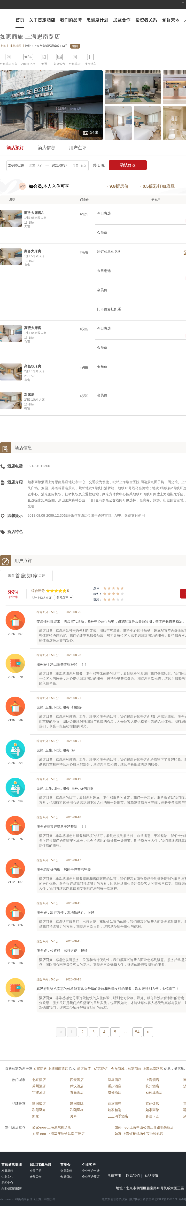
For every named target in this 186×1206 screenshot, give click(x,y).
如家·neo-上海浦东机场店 (51, 1127)
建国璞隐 (77, 1103)
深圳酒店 (114, 1080)
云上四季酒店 (118, 1116)
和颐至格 (77, 1110)
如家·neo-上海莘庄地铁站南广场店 (58, 1134)
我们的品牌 (71, 20)
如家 (35, 1116)
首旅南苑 (114, 1103)
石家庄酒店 (154, 1092)
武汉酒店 (77, 1086)
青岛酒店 (77, 1092)
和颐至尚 (39, 1110)
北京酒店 (39, 1080)
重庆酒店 (114, 1086)
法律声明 (114, 1176)
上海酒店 (152, 1080)
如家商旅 (152, 1110)
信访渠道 (151, 1176)
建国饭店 (39, 1103)
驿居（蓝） (154, 1116)
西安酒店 (77, 1080)
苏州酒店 (39, 1086)
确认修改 (128, 165)
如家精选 (114, 1110)
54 (137, 1032)
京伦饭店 (152, 1103)
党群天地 (170, 20)
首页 (20, 20)
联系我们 (133, 1176)
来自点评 (26, 575)
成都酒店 (114, 1092)
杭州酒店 (152, 1086)
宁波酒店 (39, 1092)
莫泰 (73, 1116)
